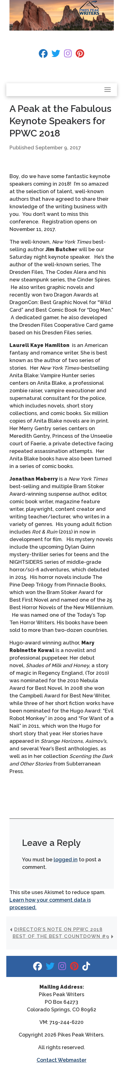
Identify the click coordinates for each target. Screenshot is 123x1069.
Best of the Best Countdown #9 (61, 936)
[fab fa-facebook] (43, 55)
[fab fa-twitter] (55, 55)
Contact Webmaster (61, 1060)
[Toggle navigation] (107, 89)
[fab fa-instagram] (68, 55)
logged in (66, 860)
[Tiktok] (86, 968)
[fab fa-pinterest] (80, 55)
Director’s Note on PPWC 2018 (58, 929)
